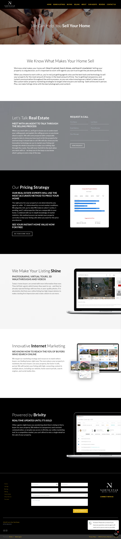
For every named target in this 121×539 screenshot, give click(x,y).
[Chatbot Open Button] (116, 534)
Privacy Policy (92, 536)
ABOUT (83, 4)
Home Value (7, 494)
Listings (6, 486)
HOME (49, 4)
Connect (6, 499)
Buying (6, 489)
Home (6, 484)
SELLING (77, 4)
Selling (6, 491)
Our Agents (92, 4)
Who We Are (7, 496)
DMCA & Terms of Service (105, 536)
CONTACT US (111, 4)
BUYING (69, 4)
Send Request (77, 145)
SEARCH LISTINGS (59, 4)
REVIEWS (102, 4)
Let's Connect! (80, 511)
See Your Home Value (22, 233)
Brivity (11, 536)
